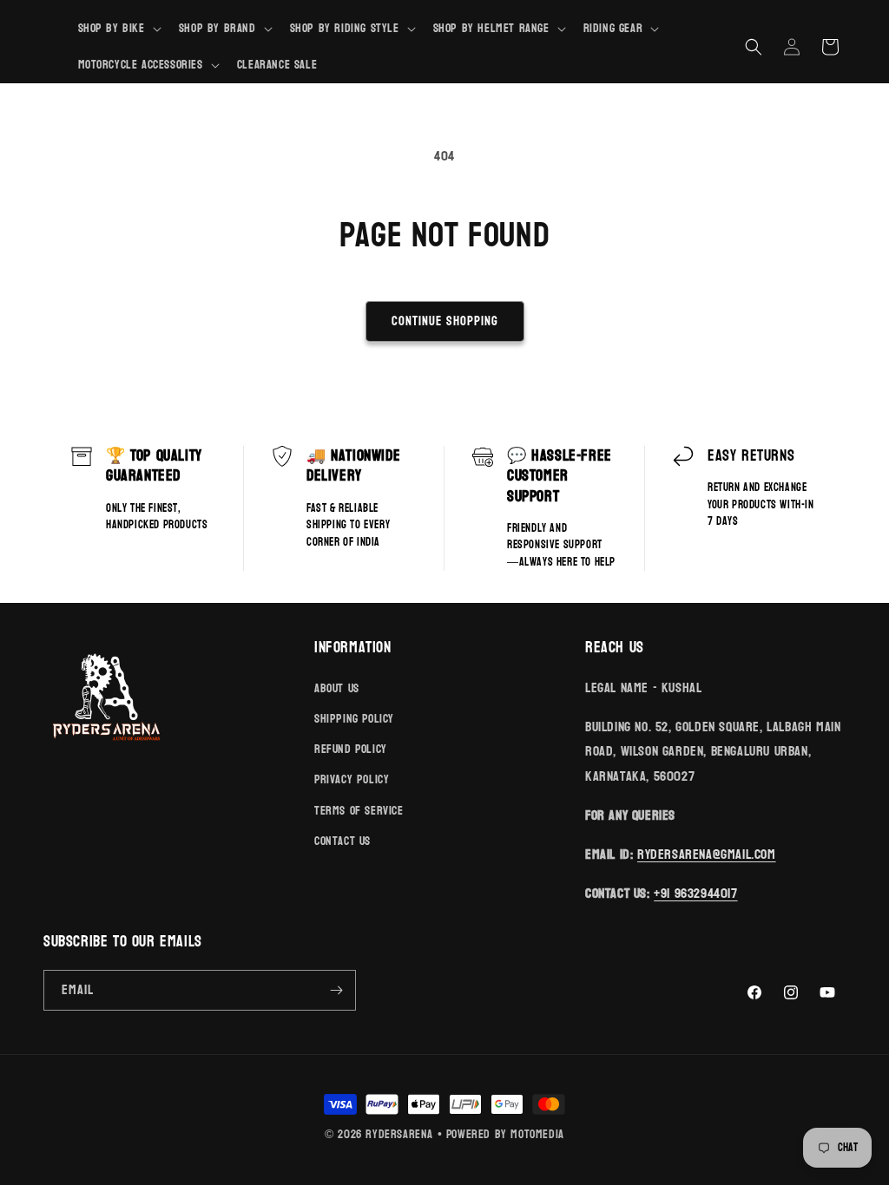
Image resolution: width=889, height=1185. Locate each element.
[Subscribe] (336, 990)
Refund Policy (350, 749)
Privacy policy (351, 779)
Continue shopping (445, 321)
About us (336, 688)
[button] (118, 28)
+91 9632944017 (695, 893)
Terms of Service (359, 811)
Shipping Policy (354, 719)
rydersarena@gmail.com (706, 854)
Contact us (342, 841)
